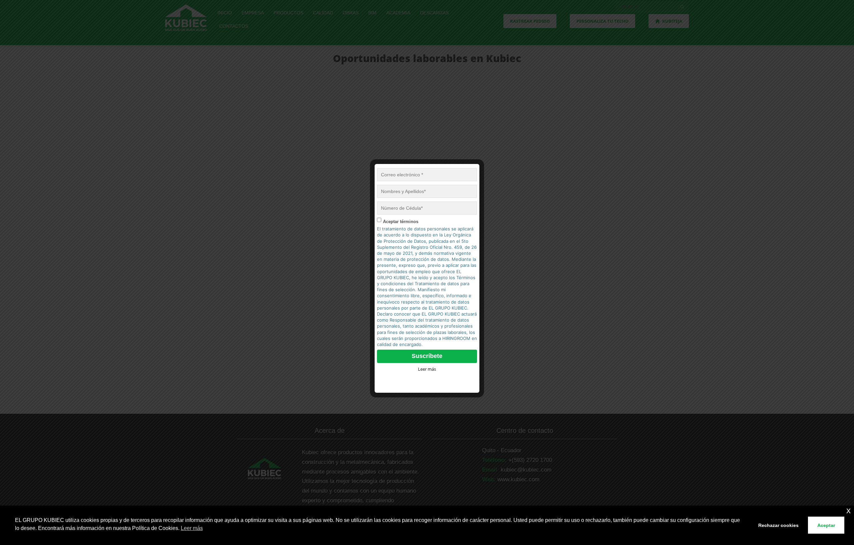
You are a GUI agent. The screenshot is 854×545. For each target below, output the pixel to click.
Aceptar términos (400, 221)
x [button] (848, 510)
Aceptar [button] (826, 525)
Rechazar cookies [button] (778, 525)
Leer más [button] (192, 528)
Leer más (427, 369)
